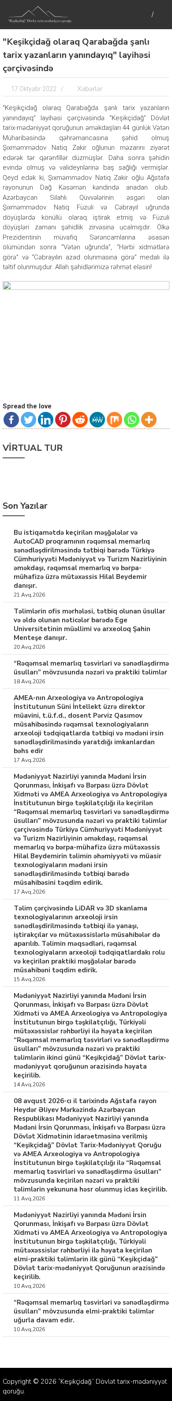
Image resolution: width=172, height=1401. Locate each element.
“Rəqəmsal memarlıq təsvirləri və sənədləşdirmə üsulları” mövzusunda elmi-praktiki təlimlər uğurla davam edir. (91, 1311)
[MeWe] (97, 419)
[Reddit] (80, 419)
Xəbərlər (89, 88)
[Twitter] (28, 419)
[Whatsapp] (131, 419)
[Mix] (114, 419)
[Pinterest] (63, 419)
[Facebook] (11, 419)
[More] (149, 419)
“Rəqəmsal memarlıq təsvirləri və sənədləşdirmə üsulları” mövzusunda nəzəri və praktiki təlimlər (91, 668)
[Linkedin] (45, 419)
